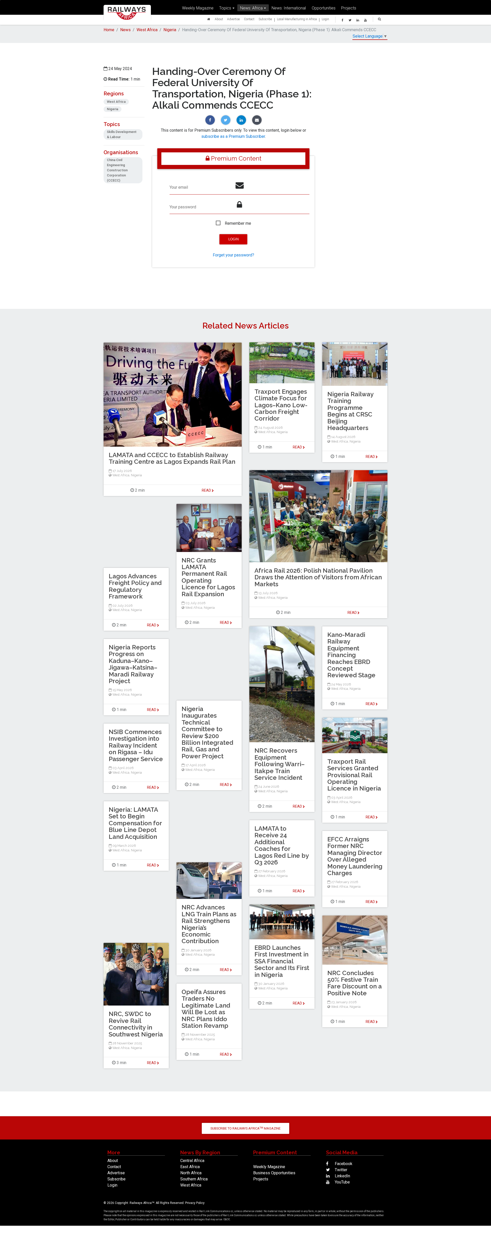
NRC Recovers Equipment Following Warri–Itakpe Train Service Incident (279, 764)
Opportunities (324, 7)
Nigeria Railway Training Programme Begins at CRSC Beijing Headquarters (350, 411)
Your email (179, 187)
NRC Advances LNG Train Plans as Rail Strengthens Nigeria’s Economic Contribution (209, 924)
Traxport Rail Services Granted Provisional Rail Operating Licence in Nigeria (354, 775)
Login (325, 19)
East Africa (190, 1166)
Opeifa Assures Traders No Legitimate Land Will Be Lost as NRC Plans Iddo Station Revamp (206, 1008)
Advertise (233, 19)
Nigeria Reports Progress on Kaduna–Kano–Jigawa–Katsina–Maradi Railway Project (133, 664)
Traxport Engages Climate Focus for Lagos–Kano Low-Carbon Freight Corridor (280, 405)
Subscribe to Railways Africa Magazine (245, 1128)
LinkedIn (342, 1176)
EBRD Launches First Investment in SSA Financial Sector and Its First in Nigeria (281, 961)
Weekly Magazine (198, 7)
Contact (249, 19)
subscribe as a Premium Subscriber (233, 136)
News (125, 29)
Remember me (238, 223)
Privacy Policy (195, 1203)
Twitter (340, 1169)
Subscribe (265, 19)
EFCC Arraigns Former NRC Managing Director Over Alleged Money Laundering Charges (354, 856)
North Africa (191, 1172)
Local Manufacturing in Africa (297, 19)
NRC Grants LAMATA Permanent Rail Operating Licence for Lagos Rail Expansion (208, 577)
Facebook (343, 1163)
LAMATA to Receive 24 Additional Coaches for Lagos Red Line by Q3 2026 (281, 845)
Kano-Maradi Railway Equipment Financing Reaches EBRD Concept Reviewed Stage (351, 655)
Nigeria (169, 29)
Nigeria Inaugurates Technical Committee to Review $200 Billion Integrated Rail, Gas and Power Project (207, 732)
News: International (289, 7)
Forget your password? (233, 255)
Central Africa (192, 1160)
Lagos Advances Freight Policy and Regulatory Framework (135, 586)
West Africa (147, 29)
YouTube (342, 1182)
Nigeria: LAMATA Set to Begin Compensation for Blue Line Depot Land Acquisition (135, 823)
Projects (348, 7)
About (219, 19)
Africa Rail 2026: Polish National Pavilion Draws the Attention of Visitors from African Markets (318, 577)
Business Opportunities (274, 1172)
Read (298, 447)
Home (109, 29)
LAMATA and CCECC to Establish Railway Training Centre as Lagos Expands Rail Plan (172, 458)
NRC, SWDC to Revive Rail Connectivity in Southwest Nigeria (136, 1024)
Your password (183, 207)
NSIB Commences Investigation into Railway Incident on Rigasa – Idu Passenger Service (136, 745)
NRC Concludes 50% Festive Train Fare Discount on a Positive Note (354, 983)
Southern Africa (194, 1179)
